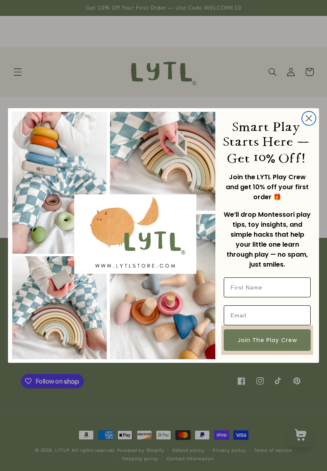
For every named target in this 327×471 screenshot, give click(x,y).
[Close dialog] (309, 118)
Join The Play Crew (267, 340)
